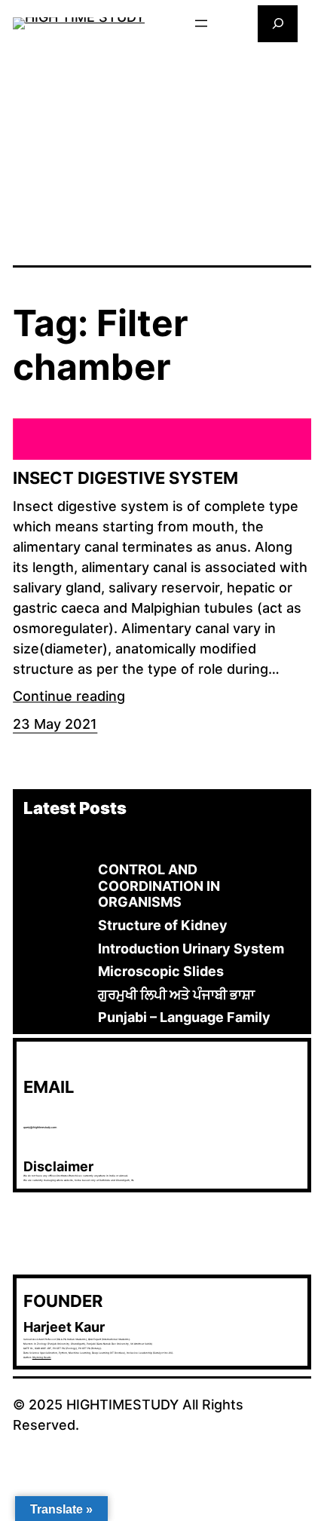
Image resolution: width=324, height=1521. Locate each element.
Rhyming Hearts (41, 1357)
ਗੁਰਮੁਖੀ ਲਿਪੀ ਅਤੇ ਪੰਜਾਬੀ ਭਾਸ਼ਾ (176, 994)
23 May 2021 (55, 724)
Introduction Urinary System (191, 948)
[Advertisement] (162, 152)
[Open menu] (201, 23)
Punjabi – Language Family (184, 1017)
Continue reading (69, 696)
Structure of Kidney (163, 925)
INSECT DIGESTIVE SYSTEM (125, 478)
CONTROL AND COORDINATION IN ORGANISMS (159, 885)
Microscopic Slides (161, 971)
